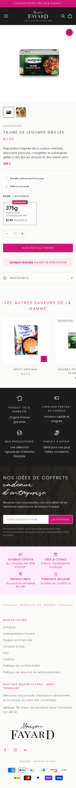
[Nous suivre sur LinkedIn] (25, 750)
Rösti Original (26, 369)
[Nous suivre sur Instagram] (15, 750)
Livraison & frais (14, 646)
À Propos (9, 627)
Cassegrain (12, 125)
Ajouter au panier (38, 248)
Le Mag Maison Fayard (18, 634)
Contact (9, 659)
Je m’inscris (60, 519)
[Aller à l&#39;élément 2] (21, 112)
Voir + (7, 163)
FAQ (6, 653)
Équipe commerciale (17, 640)
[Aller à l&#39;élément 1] (8, 112)
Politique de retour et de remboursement (31, 672)
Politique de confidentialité (21, 666)
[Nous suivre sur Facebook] (5, 750)
